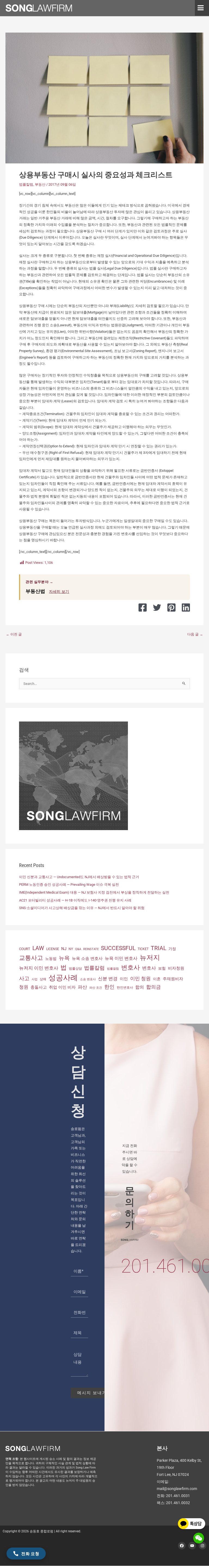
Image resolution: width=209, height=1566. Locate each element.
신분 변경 (108, 978)
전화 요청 (30, 1553)
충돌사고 (38, 987)
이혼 (157, 979)
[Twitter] (157, 607)
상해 (43, 979)
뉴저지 (150, 957)
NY (71, 949)
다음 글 (195, 634)
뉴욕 (64, 958)
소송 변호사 (88, 979)
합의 (139, 987)
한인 (109, 987)
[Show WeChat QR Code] (198, 1538)
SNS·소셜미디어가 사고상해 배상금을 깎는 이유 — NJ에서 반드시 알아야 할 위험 (82, 908)
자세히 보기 (59, 591)
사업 (35, 979)
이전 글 (14, 634)
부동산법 (35, 591)
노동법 (51, 958)
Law (38, 948)
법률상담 (75, 968)
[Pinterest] (171, 607)
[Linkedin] (186, 607)
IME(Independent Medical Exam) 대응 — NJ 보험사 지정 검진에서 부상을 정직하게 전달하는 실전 (94, 892)
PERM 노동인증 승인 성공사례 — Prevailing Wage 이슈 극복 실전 (69, 884)
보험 (162, 968)
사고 (24, 979)
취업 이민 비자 (62, 987)
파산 (82, 987)
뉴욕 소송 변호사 (87, 958)
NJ (63, 948)
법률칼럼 (26, 184)
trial (158, 948)
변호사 (130, 967)
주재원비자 (173, 978)
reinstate (91, 949)
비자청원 (176, 968)
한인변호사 (125, 987)
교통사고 (31, 957)
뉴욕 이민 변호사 (121, 958)
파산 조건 (95, 987)
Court (24, 949)
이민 (124, 978)
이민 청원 (140, 978)
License (52, 949)
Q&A (78, 949)
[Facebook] (143, 607)
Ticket (143, 949)
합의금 (153, 987)
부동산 (40, 184)
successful (118, 948)
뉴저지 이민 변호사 (38, 968)
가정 (172, 949)
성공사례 (63, 977)
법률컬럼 (113, 968)
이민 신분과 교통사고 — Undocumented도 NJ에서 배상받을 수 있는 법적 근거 (79, 877)
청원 (23, 987)
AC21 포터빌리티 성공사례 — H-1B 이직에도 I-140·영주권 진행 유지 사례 (75, 900)
